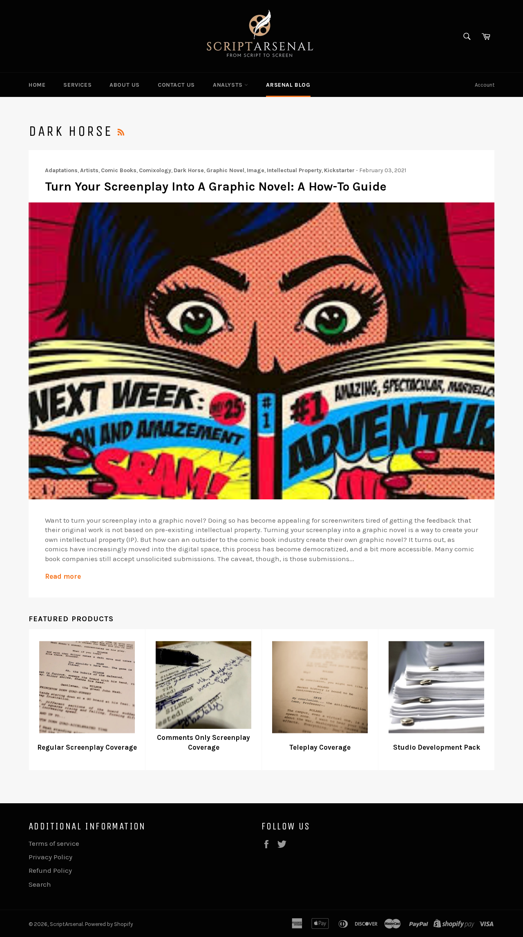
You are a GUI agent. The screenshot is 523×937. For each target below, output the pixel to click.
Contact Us (176, 84)
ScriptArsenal (66, 924)
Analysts (228, 84)
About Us (125, 84)
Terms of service (54, 843)
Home (37, 84)
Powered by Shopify (109, 924)
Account (484, 85)
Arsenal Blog (288, 84)
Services (77, 84)
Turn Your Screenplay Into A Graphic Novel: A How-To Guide (216, 186)
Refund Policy (50, 870)
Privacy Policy (50, 857)
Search (40, 884)
